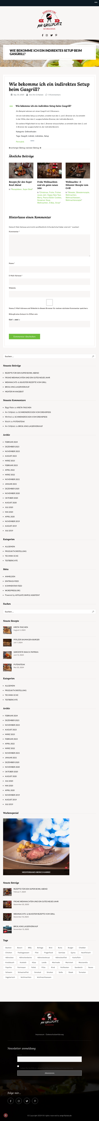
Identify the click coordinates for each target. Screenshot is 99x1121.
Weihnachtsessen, (73, 197)
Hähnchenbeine (25, 957)
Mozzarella (83, 962)
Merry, (40, 197)
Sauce (90, 967)
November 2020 (12, 493)
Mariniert (69, 962)
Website (12, 288)
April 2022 (10, 470)
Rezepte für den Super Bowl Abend (20, 183)
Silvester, (72, 192)
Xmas (57, 202)
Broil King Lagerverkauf (17, 387)
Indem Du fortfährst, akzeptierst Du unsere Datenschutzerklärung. (46, 1068)
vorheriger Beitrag (17, 147)
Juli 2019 (9, 530)
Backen (8, 948)
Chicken (8, 953)
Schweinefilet (23, 972)
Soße (61, 972)
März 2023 (10, 460)
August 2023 (11, 456)
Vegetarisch (10, 977)
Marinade (56, 962)
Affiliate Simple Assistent (27, 595)
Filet (36, 953)
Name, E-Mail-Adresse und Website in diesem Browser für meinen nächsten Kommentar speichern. (48, 308)
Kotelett (23, 962)
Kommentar (14, 231)
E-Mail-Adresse (15, 275)
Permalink (20, 141)
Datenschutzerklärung (55, 1034)
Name (12, 263)
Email (19, 1055)
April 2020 (10, 516)
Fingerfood (48, 953)
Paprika (8, 967)
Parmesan (21, 967)
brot (50, 948)
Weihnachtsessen (44, 977)
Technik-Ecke (11, 556)
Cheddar (82, 948)
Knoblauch (9, 962)
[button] (49, 106)
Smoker (50, 972)
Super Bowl (27, 189)
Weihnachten (26, 977)
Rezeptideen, (17, 189)
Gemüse (62, 953)
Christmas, (44, 192)
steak (70, 972)
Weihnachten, (43, 202)
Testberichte (11, 560)
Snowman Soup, (44, 200)
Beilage (40, 948)
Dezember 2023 (12, 446)
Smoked (37, 972)
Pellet (33, 967)
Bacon (19, 948)
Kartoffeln (76, 957)
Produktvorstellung (15, 551)
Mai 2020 (9, 512)
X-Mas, (52, 202)
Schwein (8, 972)
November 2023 (12, 451)
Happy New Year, (54, 195)
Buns (60, 948)
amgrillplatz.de (66, 1115)
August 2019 (11, 526)
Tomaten (82, 972)
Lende (44, 962)
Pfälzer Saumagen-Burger (26, 639)
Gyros (73, 953)
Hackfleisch (86, 953)
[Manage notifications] (6, 1115)
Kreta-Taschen (24, 407)
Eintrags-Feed (12, 581)
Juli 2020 (9, 507)
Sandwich (78, 967)
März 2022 (10, 474)
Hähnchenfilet (61, 957)
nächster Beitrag (33, 147)
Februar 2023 (11, 465)
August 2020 (11, 502)
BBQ (29, 948)
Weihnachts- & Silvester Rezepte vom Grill (77, 185)
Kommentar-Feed (13, 586)
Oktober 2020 (11, 498)
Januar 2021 (11, 484)
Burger (70, 948)
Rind (53, 967)
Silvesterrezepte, (83, 192)
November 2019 (12, 521)
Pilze (43, 967)
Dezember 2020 (12, 488)
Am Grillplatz (38, 95)
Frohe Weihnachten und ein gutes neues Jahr (47, 185)
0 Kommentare (54, 95)
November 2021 (12, 479)
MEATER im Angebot (14, 391)
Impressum (39, 1034)
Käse (34, 962)
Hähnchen (9, 957)
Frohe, (52, 192)
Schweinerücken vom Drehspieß (34, 412)
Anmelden (10, 576)
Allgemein (10, 546)
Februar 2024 (11, 442)
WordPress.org (12, 590)
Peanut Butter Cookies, (52, 197)
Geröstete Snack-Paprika (26, 652)
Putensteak (19, 421)
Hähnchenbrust (43, 957)
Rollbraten (64, 967)
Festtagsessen (23, 953)
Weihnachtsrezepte (73, 200)
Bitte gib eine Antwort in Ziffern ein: (23, 314)
